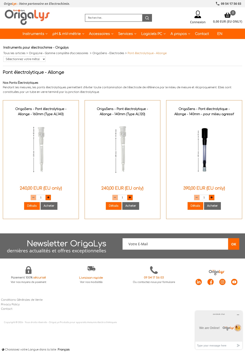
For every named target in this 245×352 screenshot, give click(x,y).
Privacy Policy (10, 304)
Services (125, 34)
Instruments (33, 34)
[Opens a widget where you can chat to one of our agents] (219, 330)
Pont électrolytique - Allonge (147, 53)
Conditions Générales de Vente (21, 299)
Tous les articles (14, 53)
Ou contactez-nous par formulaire (154, 282)
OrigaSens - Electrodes (108, 53)
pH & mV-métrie (66, 34)
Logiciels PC (151, 34)
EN (219, 34)
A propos (179, 34)
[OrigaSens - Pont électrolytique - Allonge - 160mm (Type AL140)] (41, 179)
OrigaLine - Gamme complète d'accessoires (59, 53)
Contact (202, 34)
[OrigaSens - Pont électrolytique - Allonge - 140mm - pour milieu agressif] (204, 179)
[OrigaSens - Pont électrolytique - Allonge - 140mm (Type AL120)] (122, 179)
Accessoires (99, 34)
